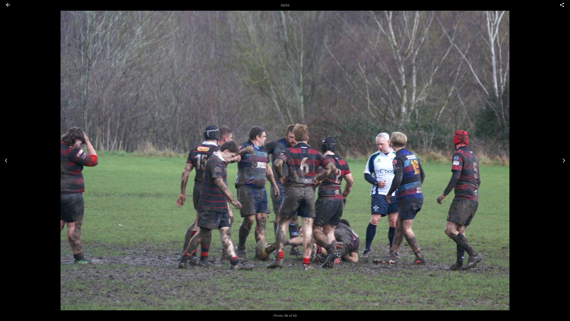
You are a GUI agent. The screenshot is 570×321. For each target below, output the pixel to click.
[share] (562, 5)
